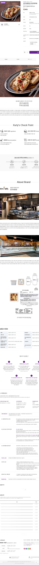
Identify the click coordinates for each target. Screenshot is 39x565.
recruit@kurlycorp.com (29, 544)
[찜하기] (19, 25)
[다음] (25, 490)
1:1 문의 (18, 498)
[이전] (23, 490)
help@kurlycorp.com (5, 553)
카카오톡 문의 (3, 545)
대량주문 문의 (3, 551)
